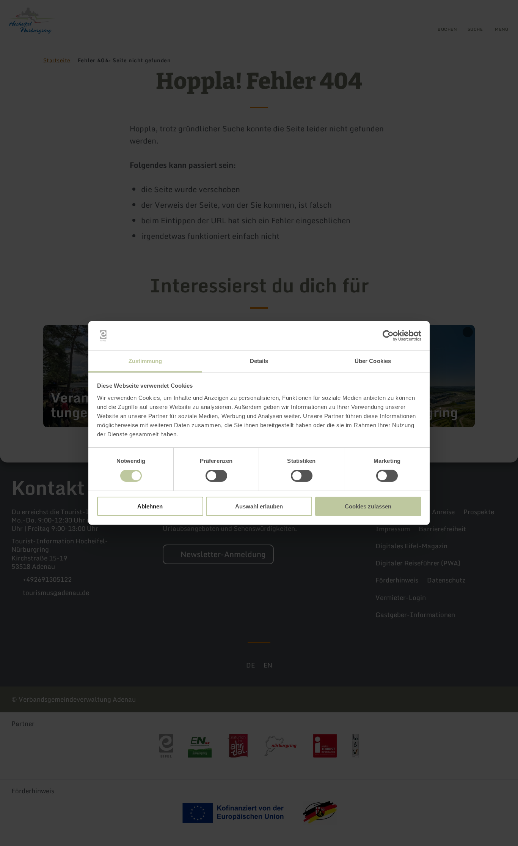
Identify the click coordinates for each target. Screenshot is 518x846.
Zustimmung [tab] (145, 361)
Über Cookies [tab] (373, 361)
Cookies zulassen (368, 506)
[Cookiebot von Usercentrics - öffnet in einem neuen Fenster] (388, 335)
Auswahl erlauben (259, 506)
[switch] (216, 476)
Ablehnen (150, 506)
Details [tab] (259, 361)
